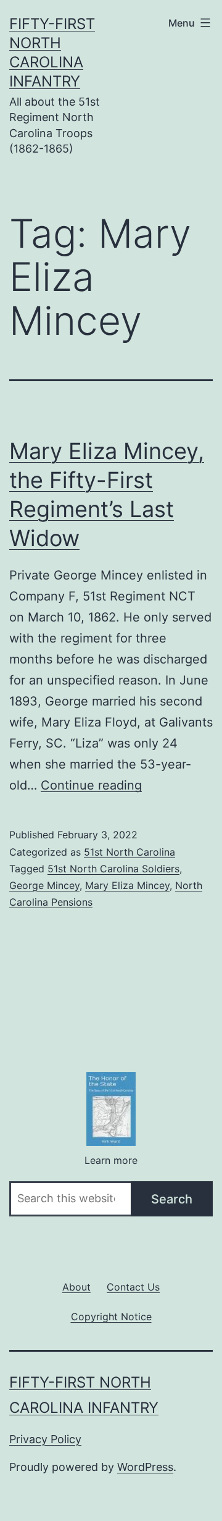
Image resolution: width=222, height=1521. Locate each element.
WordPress (145, 1466)
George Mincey (44, 885)
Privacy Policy (45, 1439)
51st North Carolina (129, 852)
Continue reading (91, 785)
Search (171, 1199)
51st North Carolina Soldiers (113, 868)
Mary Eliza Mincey (127, 885)
